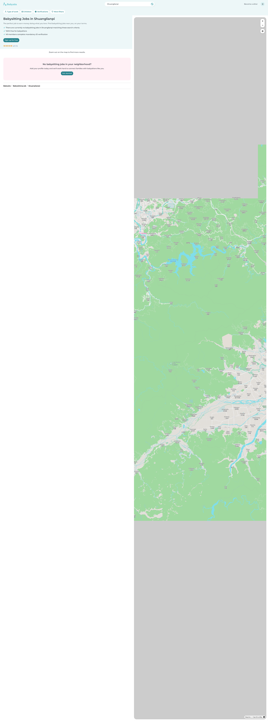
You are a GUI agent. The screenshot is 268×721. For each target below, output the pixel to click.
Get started (67, 73)
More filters (58, 12)
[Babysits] (10, 4)
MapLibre (248, 717)
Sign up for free (11, 40)
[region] (200, 368)
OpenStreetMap (257, 717)
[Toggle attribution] (264, 717)
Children (27, 12)
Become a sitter (251, 4)
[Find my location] (262, 31)
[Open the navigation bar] (263, 4)
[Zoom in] (262, 21)
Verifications (42, 12)
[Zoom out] (262, 25)
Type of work (12, 12)
